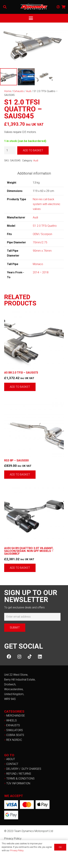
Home (7, 91)
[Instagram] (19, 656)
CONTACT (12, 764)
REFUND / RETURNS (18, 773)
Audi (28, 91)
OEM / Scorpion (42, 234)
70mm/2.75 (40, 242)
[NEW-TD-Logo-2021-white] (34, 6)
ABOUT (10, 759)
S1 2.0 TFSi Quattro (45, 225)
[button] (5, 7)
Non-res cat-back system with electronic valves (46, 204)
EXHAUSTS (13, 725)
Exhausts (18, 91)
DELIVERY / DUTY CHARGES (23, 768)
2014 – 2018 (40, 272)
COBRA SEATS (15, 735)
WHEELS (11, 720)
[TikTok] (29, 656)
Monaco (38, 264)
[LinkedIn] (40, 656)
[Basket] (63, 7)
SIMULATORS (14, 730)
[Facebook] (9, 656)
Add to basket (33, 150)
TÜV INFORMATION (18, 783)
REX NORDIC (14, 740)
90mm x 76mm (42, 250)
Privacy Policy (12, 838)
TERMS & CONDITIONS (20, 778)
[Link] (58, 7)
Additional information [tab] (34, 173)
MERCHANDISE (15, 715)
